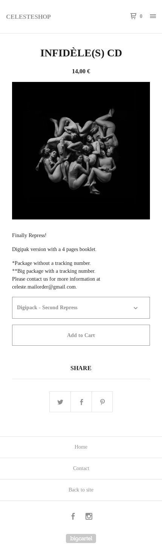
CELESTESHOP (28, 17)
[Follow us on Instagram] (89, 517)
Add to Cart (81, 335)
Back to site (81, 490)
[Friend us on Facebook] (73, 517)
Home (81, 447)
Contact (81, 468)
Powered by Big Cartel (81, 538)
